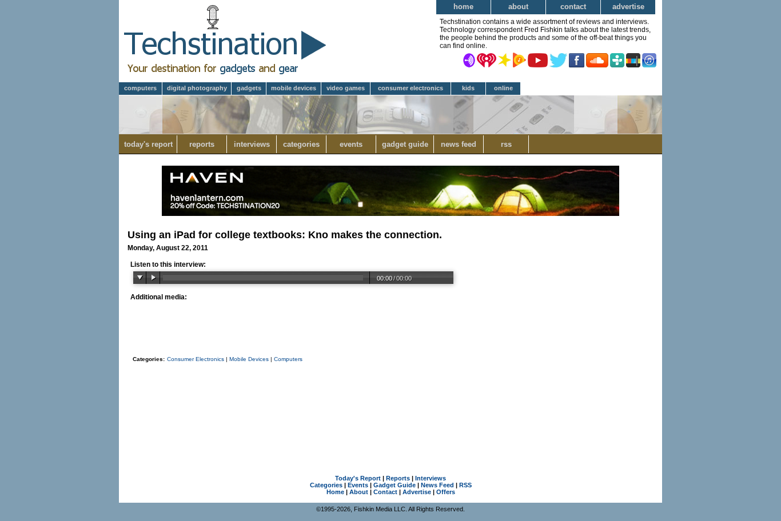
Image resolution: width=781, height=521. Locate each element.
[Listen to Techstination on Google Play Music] (519, 59)
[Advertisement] (390, 404)
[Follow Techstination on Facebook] (576, 59)
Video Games (345, 88)
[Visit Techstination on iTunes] (649, 59)
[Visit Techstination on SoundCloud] (597, 59)
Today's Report (148, 144)
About (518, 6)
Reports (201, 144)
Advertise (628, 6)
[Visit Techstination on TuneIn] (617, 59)
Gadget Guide (405, 144)
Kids (468, 88)
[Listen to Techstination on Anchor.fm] (469, 59)
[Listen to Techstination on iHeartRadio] (486, 59)
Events (351, 144)
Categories (301, 144)
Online (503, 88)
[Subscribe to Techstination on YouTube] (538, 59)
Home (463, 6)
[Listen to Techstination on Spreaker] (504, 59)
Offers (445, 491)
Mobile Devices (293, 88)
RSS (506, 144)
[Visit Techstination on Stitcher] (633, 59)
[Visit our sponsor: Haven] (390, 214)
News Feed (458, 144)
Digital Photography (197, 88)
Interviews (252, 144)
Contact (573, 6)
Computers (140, 88)
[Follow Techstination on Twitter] (558, 59)
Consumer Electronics (410, 88)
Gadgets (249, 88)
